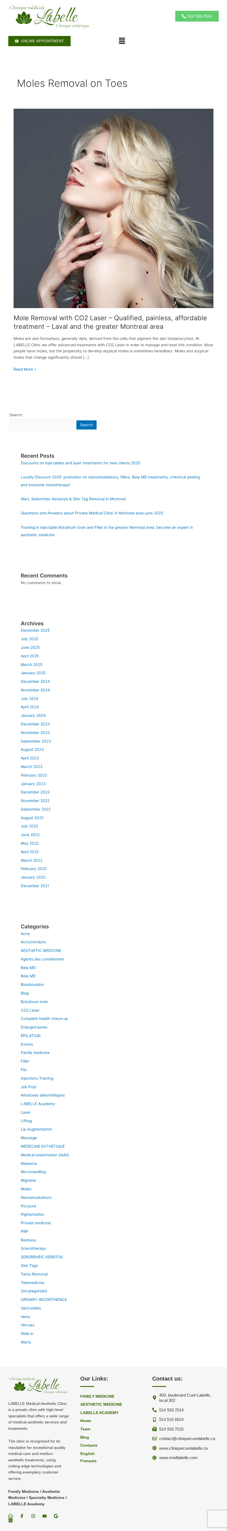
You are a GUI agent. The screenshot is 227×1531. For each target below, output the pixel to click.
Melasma (29, 1163)
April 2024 (30, 707)
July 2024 (29, 698)
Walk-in (27, 1333)
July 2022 (29, 826)
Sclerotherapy (33, 1248)
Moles (26, 1189)
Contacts (88, 1445)
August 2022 (32, 818)
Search (15, 415)
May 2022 (30, 843)
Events (27, 1044)
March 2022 (31, 860)
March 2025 (31, 664)
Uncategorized (34, 1291)
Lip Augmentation (36, 1129)
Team (85, 1429)
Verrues (27, 1325)
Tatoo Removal (34, 1274)
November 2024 (35, 690)
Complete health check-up (44, 1018)
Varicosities (31, 1308)
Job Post (28, 1087)
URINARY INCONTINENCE (44, 1299)
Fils (24, 1069)
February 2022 (34, 868)
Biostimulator (32, 984)
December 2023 (35, 724)
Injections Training (37, 1078)
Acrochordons (33, 942)
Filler (25, 1061)
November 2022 (35, 800)
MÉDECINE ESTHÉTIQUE (43, 1146)
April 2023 (30, 758)
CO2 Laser (30, 1010)
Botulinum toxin (34, 1001)
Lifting (26, 1121)
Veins (25, 1316)
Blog (25, 993)
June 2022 (30, 834)
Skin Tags (29, 1265)
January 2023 (33, 784)
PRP (24, 1231)
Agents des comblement (42, 959)
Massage (29, 1138)
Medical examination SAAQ (45, 1155)
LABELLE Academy (38, 1104)
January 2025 (33, 673)
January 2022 (33, 877)
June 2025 (30, 647)
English (87, 1454)
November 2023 (35, 732)
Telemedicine (32, 1282)
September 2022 (36, 809)
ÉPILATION (30, 1035)
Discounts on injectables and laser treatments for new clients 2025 (80, 463)
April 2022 (30, 852)
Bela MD (28, 967)
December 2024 (35, 681)
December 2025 (35, 630)
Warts (26, 1342)
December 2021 (35, 886)
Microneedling (33, 1172)
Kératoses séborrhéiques (43, 1095)
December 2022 (35, 792)
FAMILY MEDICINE (97, 1396)
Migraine (28, 1180)
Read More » (25, 369)
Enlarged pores (34, 1027)
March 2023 (32, 766)
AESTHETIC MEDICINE (41, 950)
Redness (28, 1240)
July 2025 (29, 639)
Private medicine (36, 1223)
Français (88, 1461)
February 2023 (34, 775)
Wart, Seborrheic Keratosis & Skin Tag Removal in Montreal (73, 499)
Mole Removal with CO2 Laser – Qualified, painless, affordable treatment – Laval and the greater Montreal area (110, 322)
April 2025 (30, 656)
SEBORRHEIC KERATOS (42, 1257)
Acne (25, 933)
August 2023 (32, 749)
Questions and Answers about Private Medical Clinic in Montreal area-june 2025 (92, 513)
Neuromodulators (36, 1197)
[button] (121, 41)
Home (85, 1421)
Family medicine (35, 1052)
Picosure (28, 1206)
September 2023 (36, 741)
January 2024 (33, 715)
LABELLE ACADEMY (99, 1413)
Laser (26, 1112)
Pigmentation (32, 1214)
